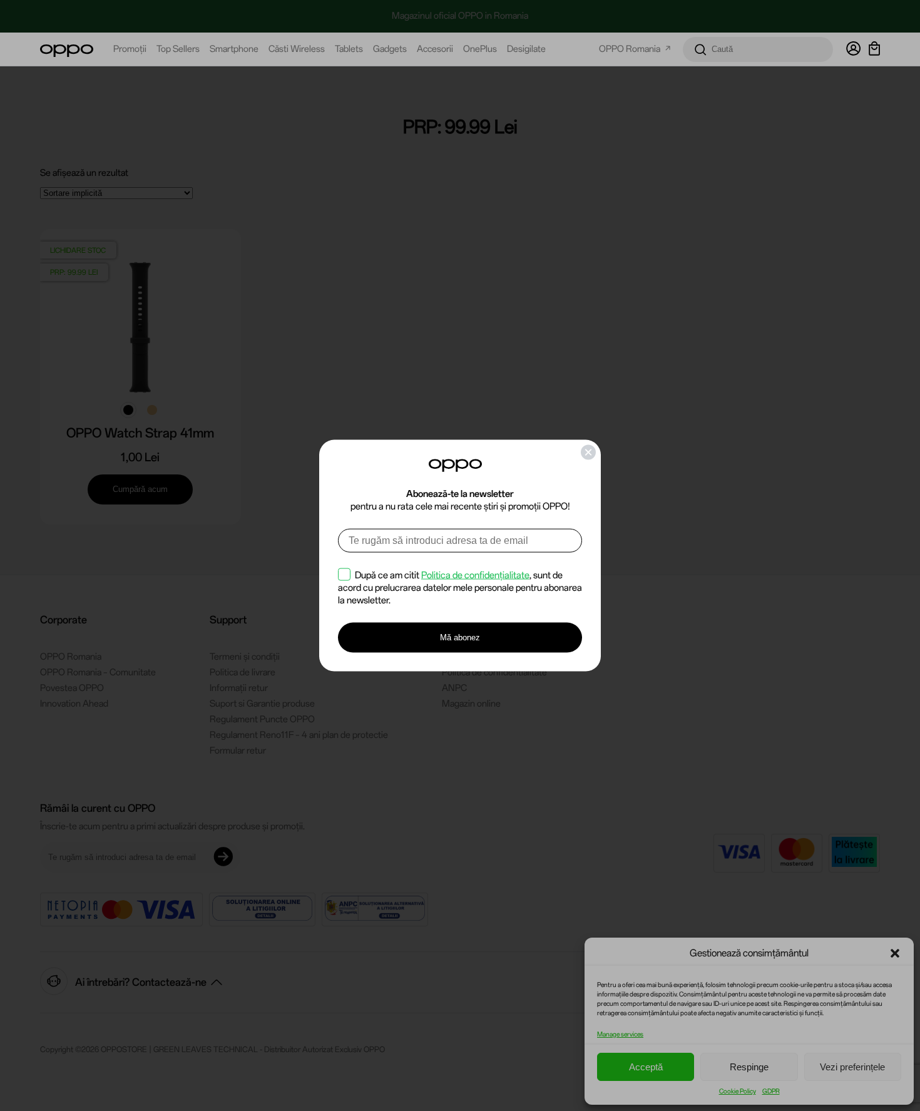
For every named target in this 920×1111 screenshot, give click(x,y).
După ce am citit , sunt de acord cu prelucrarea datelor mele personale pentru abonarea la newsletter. (460, 587)
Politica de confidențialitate (475, 574)
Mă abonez (460, 637)
